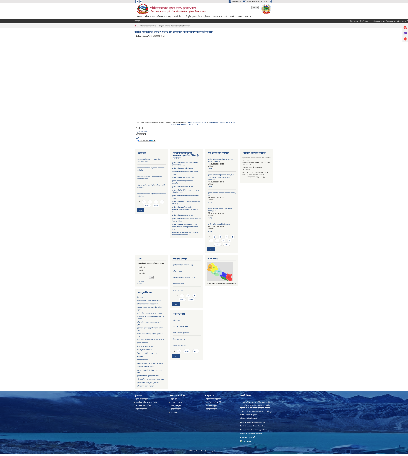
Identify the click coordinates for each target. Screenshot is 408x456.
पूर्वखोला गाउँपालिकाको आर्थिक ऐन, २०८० (184, 277)
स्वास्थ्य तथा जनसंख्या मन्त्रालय (145, 366)
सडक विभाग (140, 356)
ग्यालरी (232, 16)
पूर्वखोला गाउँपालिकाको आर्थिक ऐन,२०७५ (182, 168)
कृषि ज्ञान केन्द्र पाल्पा (142, 343)
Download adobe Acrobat (197, 122)
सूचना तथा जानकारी (220, 16)
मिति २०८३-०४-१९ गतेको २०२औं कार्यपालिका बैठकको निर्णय (376, 21)
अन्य (140, 210)
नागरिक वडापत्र (176, 409)
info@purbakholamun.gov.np (255, 422)
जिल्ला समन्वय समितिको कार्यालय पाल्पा (147, 353)
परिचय (147, 16)
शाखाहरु (248, 16)
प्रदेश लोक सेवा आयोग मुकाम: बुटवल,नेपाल (148, 382)
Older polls (140, 281)
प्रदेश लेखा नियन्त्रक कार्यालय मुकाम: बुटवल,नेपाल (150, 379)
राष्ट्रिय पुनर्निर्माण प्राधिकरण (144, 349)
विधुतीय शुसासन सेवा (193, 16)
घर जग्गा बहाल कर (178, 290)
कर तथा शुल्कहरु (141, 409)
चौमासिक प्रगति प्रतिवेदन (214, 402)
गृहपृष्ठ (139, 16)
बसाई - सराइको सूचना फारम (180, 326)
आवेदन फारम (176, 320)
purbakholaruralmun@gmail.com (256, 430)
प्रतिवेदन (206, 16)
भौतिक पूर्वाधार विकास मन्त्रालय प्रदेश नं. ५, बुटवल (150, 339)
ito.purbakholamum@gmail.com (255, 426)
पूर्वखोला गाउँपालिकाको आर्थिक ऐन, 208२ (219, 224)
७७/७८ (138, 138)
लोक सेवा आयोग (141, 297)
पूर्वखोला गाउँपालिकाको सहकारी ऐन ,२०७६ (183, 215)
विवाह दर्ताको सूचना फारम (179, 339)
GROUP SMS (176, 402)
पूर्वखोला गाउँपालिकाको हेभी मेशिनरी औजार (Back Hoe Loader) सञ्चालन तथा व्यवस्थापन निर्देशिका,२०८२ (221, 177)
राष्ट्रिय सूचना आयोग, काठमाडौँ (145, 386)
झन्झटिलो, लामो (144, 273)
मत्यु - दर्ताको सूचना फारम (179, 345)
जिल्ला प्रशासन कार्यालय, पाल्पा (145, 346)
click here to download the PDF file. (222, 122)
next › (147, 205)
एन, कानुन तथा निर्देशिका (144, 406)
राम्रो (141, 270)
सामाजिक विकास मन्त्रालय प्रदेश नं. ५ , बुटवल (149, 313)
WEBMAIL (175, 412)
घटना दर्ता (174, 399)
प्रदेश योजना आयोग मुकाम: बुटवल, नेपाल (147, 376)
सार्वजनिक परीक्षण (211, 409)
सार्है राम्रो (142, 267)
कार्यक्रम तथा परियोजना (174, 16)
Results (139, 284)
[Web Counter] (245, 441)
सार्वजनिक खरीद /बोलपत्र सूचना (146, 402)
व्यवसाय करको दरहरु (178, 284)
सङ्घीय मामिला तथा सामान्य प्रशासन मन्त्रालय (149, 300)
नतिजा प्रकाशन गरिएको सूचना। (345, 21)
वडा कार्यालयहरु (157, 16)
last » (156, 205)
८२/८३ (210, 168)
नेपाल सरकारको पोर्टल (142, 360)
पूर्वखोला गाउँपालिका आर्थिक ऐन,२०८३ (183, 265)
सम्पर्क (240, 16)
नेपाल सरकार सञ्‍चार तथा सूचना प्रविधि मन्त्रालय (150, 363)
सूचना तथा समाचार (142, 132)
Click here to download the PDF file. (184, 125)
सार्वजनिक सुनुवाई (211, 406)
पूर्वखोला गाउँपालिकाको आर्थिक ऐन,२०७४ (182, 186)
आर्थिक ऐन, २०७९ (178, 271)
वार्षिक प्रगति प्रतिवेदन (213, 399)
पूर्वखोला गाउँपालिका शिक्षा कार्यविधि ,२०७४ (183, 177)
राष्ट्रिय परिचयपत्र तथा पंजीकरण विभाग (147, 304)
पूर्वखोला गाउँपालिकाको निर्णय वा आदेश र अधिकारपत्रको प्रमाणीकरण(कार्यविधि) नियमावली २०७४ (185, 209)
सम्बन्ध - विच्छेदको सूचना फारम (181, 333)
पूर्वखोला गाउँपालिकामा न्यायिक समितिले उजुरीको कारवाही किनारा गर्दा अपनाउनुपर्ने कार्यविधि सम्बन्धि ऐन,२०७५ (185, 227)
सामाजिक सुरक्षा (176, 406)
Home (137, 26)
